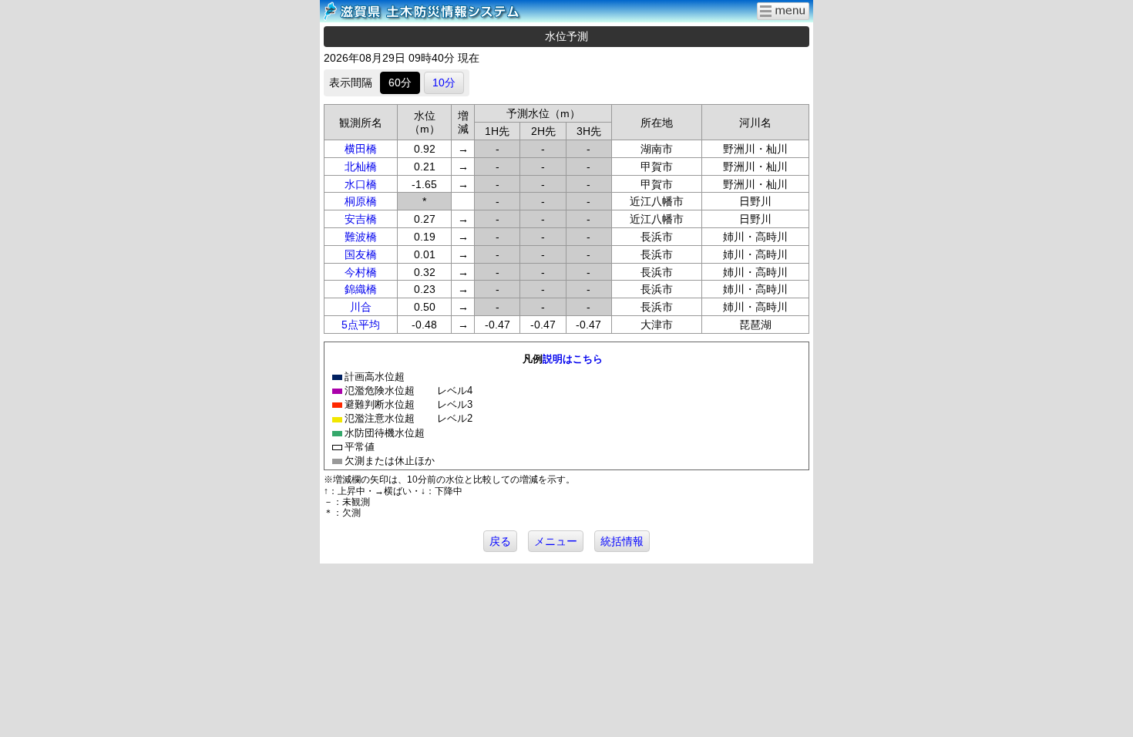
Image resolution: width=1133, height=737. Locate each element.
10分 (444, 82)
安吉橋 (361, 219)
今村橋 (361, 272)
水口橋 (361, 184)
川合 (361, 307)
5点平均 (360, 324)
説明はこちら (573, 359)
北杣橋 (361, 166)
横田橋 (361, 149)
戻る (500, 541)
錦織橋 (361, 289)
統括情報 (622, 541)
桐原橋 (361, 201)
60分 (400, 82)
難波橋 (361, 237)
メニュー (555, 541)
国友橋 (361, 254)
